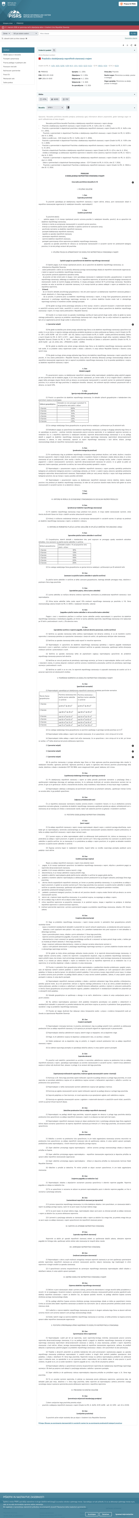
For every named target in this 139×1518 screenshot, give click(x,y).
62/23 (85, 66)
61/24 (90, 66)
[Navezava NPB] (133, 183)
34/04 (58, 66)
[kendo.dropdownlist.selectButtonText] (36, 33)
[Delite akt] (131, 45)
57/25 (105, 66)
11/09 (67, 66)
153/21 (80, 66)
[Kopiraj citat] (54, 50)
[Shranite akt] (127, 45)
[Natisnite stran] (135, 45)
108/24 (100, 66)
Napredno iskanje (131, 38)
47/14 (76, 66)
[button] (87, 50)
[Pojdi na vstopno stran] (9, 6)
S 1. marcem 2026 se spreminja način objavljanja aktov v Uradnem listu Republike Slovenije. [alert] (37, 27)
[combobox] (25, 34)
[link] (8, 23)
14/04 (53, 66)
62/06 (62, 66)
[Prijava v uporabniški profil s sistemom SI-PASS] (128, 4)
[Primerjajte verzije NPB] (68, 107)
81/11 (71, 66)
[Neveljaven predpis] (40, 58)
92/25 (117, 66)
